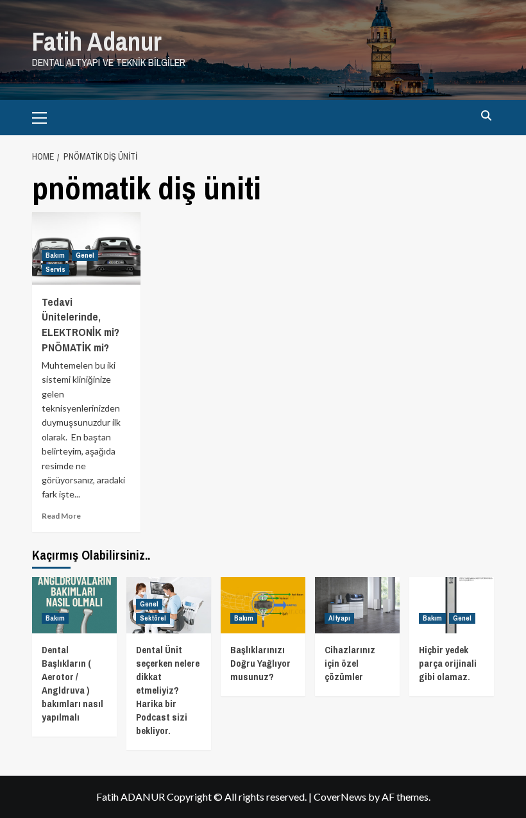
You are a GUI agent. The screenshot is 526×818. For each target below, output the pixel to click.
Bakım (55, 255)
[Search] (486, 115)
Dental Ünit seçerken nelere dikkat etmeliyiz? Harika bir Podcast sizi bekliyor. (167, 690)
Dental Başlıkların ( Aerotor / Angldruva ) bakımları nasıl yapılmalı (72, 683)
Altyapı (339, 618)
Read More (61, 516)
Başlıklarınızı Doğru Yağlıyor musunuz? (260, 663)
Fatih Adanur (97, 41)
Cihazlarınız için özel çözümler (350, 663)
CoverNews (340, 796)
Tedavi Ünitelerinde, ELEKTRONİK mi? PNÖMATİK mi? (80, 324)
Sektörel (153, 618)
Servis (55, 269)
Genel (85, 255)
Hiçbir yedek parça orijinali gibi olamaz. (448, 663)
